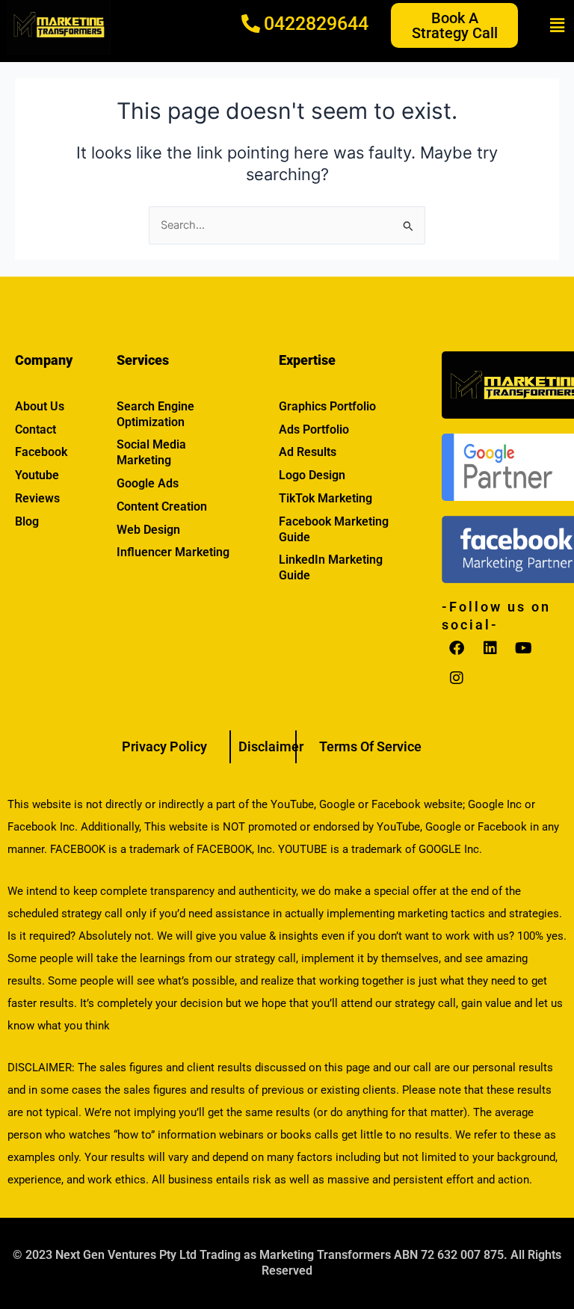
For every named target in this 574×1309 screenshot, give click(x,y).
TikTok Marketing (325, 498)
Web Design (148, 530)
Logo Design (312, 475)
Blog (27, 521)
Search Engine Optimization (155, 414)
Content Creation (162, 506)
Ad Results (307, 452)
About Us (39, 406)
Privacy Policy (164, 746)
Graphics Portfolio (327, 406)
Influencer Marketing (173, 552)
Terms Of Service (370, 746)
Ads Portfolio (314, 429)
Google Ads (148, 483)
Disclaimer (270, 746)
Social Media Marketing (151, 452)
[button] (557, 25)
